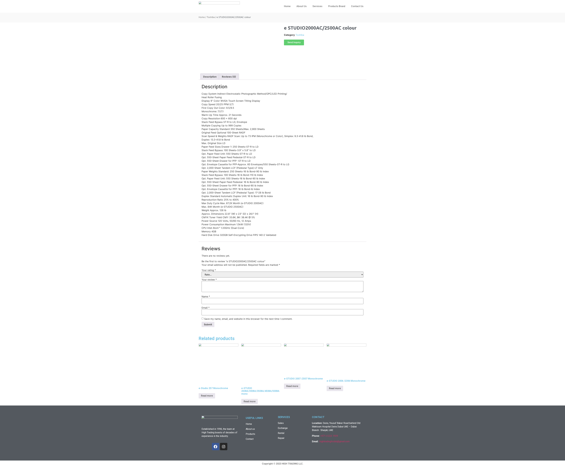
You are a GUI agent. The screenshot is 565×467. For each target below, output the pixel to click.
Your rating (209, 270)
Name (206, 296)
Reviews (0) (229, 76)
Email (206, 307)
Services (317, 6)
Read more (207, 395)
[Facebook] (215, 446)
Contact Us (357, 6)
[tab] (210, 76)
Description (210, 76)
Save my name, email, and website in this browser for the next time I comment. (248, 319)
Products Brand (336, 6)
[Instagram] (223, 446)
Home (287, 6)
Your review (209, 279)
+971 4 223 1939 (329, 435)
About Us (301, 6)
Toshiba (211, 17)
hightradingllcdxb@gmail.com (335, 441)
